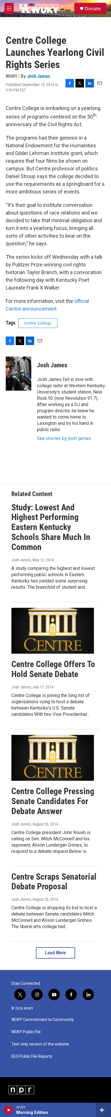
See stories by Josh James (64, 438)
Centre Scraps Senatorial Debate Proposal (53, 882)
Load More (55, 952)
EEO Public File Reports (31, 1056)
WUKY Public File (26, 1032)
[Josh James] (18, 373)
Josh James (38, 76)
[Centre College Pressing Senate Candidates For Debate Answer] (52, 758)
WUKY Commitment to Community (42, 1020)
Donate (93, 8)
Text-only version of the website (40, 1044)
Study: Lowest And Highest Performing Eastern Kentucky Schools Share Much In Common (50, 527)
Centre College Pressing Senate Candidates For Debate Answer (52, 801)
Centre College (38, 323)
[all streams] (103, 1110)
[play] (8, 1110)
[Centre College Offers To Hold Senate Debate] (52, 631)
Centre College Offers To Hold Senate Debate (53, 669)
